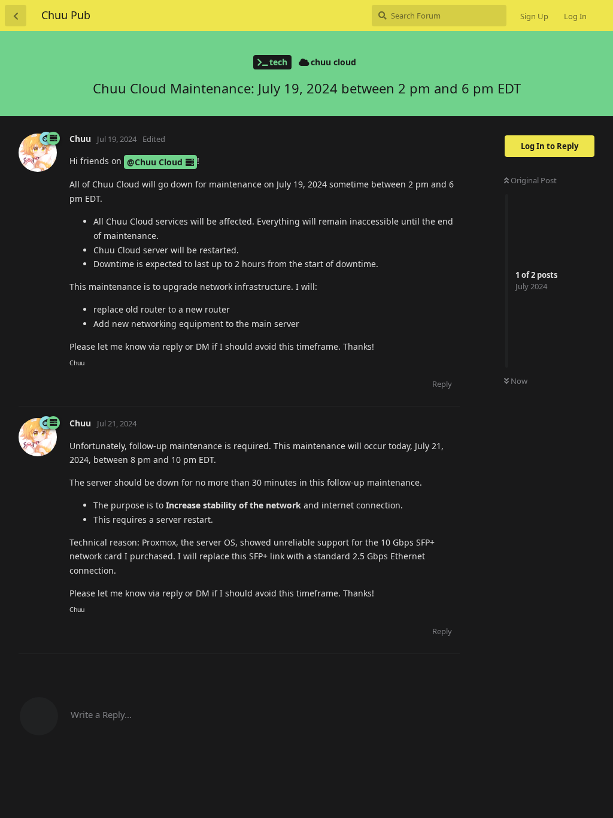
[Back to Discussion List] (15, 15)
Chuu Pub (65, 15)
